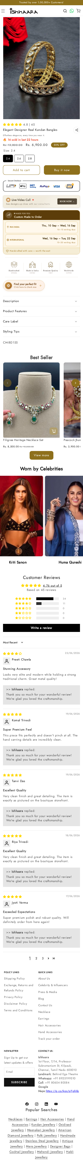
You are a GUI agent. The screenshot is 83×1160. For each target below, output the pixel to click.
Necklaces (15, 1119)
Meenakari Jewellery (41, 1130)
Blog (41, 999)
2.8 (30, 157)
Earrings (43, 1019)
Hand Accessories (50, 1032)
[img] (12, 653)
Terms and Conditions (18, 1010)
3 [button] (43, 958)
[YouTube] (56, 1104)
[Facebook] (27, 1104)
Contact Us (45, 1005)
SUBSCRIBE (19, 1082)
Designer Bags (60, 1146)
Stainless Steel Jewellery (42, 1141)
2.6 (19, 157)
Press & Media (47, 992)
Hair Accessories (49, 1025)
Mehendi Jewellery (50, 1152)
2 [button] (36, 958)
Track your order (49, 1039)
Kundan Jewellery (43, 1124)
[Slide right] (76, 383)
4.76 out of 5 (52, 585)
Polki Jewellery (47, 1135)
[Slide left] (7, 383)
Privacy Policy (13, 997)
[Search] (65, 11)
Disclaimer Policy (15, 1004)
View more (41, 455)
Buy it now (62, 170)
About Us (44, 978)
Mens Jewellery (36, 1146)
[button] (3, 11)
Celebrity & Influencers (53, 985)
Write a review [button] (41, 627)
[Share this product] (76, 130)
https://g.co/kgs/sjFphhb (62, 1091)
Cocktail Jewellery (21, 1152)
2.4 (8, 157)
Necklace (44, 1012)
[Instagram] (36, 1104)
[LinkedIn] (46, 1104)
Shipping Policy (14, 978)
